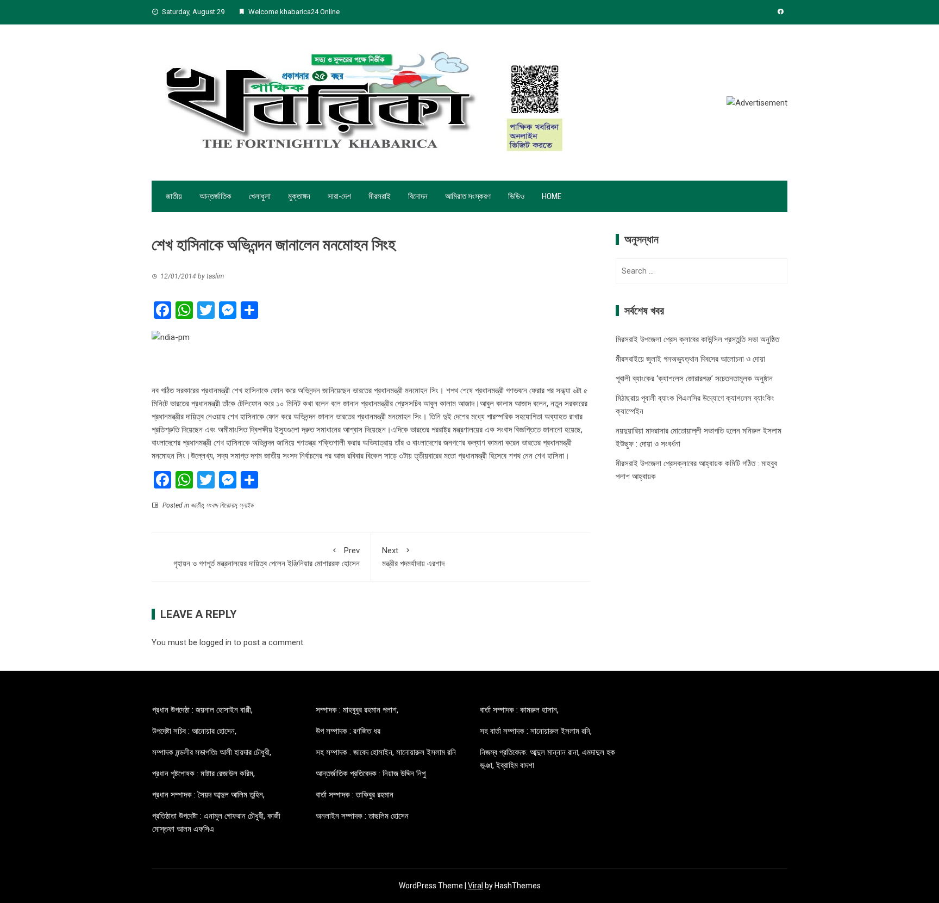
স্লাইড (246, 505)
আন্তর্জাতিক (215, 196)
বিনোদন (418, 196)
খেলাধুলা (260, 196)
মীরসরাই (379, 196)
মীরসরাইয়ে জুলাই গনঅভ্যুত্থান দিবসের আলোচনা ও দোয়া (690, 359)
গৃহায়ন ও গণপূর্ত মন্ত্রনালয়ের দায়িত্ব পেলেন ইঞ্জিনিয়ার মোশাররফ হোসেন (266, 557)
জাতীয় (174, 196)
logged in (215, 642)
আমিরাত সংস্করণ (468, 196)
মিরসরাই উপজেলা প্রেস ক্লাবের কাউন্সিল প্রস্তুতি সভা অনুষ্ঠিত (697, 339)
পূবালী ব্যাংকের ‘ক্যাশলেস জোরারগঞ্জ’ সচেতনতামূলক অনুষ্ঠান (694, 379)
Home (551, 196)
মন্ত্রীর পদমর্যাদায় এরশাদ (413, 557)
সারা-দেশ (339, 196)
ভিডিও (516, 196)
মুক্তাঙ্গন (299, 196)
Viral (475, 885)
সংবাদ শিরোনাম (221, 505)
